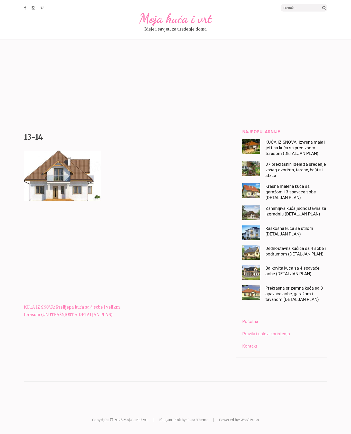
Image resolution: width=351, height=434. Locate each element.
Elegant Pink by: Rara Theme (183, 420)
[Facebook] (25, 7)
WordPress (250, 420)
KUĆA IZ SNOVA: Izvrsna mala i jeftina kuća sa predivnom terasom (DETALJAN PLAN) (295, 148)
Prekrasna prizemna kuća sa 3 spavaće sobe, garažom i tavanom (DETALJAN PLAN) (294, 293)
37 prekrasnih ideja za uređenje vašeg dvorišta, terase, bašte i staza (295, 170)
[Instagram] (33, 7)
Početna (250, 321)
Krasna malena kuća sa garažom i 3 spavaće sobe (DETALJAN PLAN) (290, 192)
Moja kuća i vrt (175, 18)
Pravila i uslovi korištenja (266, 333)
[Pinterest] (42, 7)
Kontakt (249, 346)
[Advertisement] (175, 85)
